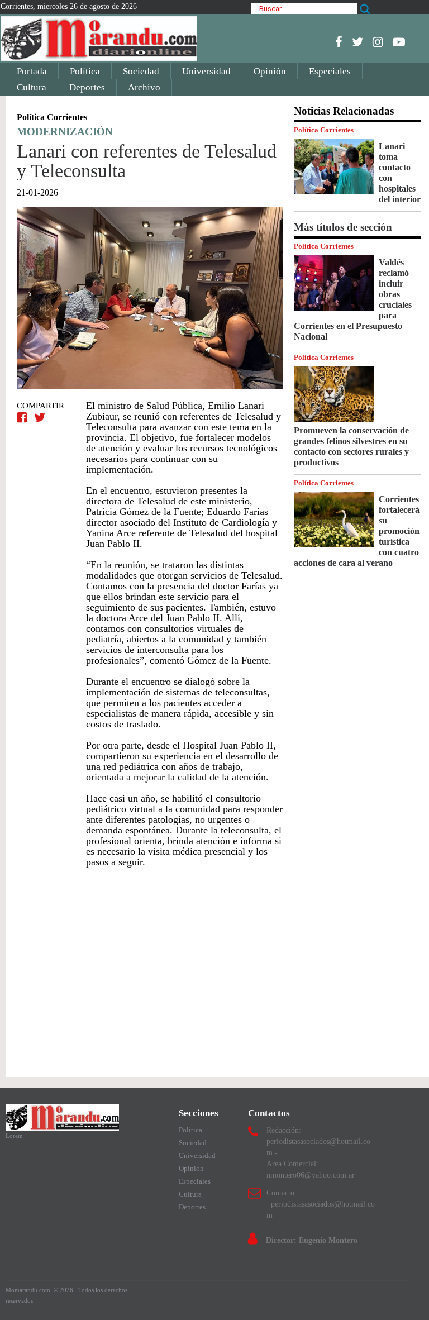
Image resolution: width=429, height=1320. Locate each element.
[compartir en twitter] (39, 418)
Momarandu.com (29, 1289)
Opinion (191, 1168)
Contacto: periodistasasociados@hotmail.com (320, 1204)
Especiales (330, 71)
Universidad (206, 71)
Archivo (144, 87)
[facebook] (338, 42)
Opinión (270, 71)
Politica (190, 1130)
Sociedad (141, 71)
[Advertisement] (150, 967)
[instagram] (378, 42)
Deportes (87, 87)
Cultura (31, 87)
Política (85, 71)
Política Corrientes (324, 130)
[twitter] (357, 42)
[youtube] (399, 42)
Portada (32, 71)
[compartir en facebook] (24, 418)
